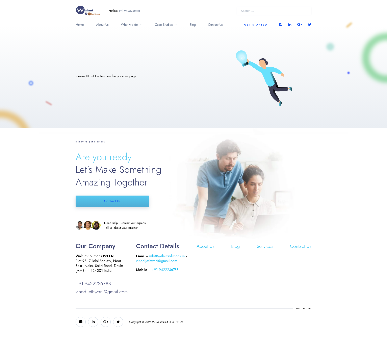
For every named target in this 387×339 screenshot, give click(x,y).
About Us (102, 24)
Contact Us (215, 24)
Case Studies (164, 24)
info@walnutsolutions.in (167, 256)
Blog (192, 24)
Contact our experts (133, 223)
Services (265, 246)
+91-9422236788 (129, 11)
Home (80, 24)
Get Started (255, 25)
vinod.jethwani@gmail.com (102, 291)
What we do (129, 24)
